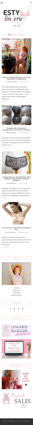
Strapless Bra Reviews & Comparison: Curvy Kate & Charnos (17, 129)
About (5, 421)
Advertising (16, 293)
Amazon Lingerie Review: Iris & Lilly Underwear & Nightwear (16, 78)
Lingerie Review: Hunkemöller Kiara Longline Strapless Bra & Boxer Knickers (16, 178)
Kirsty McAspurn (11, 132)
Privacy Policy (25, 421)
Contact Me (16, 290)
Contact (18, 421)
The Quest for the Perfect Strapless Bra (16, 228)
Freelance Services (16, 295)
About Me (16, 288)
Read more (5, 102)
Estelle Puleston (12, 82)
